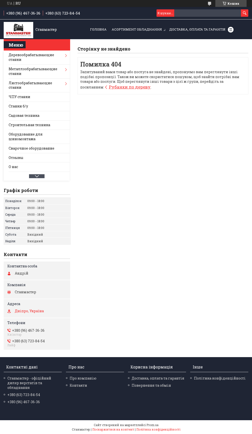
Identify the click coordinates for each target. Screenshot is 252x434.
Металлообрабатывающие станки (33, 71)
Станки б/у (18, 106)
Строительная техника (29, 124)
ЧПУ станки (19, 96)
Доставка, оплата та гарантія (197, 29)
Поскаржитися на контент (113, 429)
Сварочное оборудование (31, 148)
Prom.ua (152, 425)
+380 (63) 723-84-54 (23, 394)
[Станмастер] (18, 29)
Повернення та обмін (151, 385)
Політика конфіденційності (220, 378)
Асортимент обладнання (137, 29)
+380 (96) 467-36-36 (23, 401)
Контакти (78, 385)
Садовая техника (24, 115)
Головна (98, 29)
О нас (13, 166)
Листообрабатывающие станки (30, 85)
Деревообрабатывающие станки (31, 57)
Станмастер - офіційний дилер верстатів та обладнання (29, 383)
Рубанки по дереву (130, 87)
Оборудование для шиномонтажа (26, 136)
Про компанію (83, 378)
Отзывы (16, 157)
